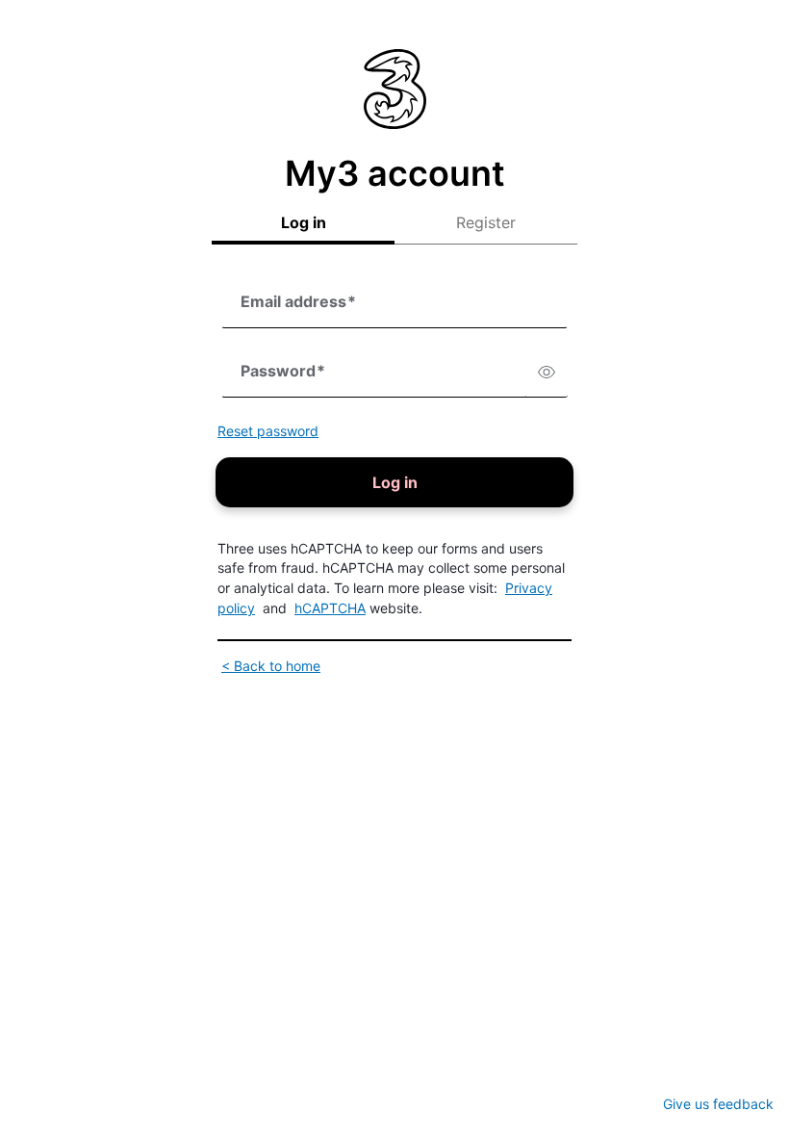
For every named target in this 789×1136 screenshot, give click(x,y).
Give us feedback (718, 1104)
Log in (303, 222)
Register (486, 222)
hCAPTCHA (330, 608)
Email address (298, 301)
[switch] (546, 373)
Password (283, 370)
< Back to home (270, 666)
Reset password (267, 431)
